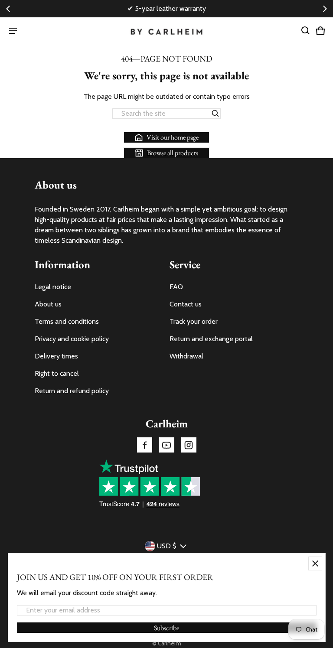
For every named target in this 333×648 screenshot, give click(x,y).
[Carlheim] (166, 32)
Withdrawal (186, 356)
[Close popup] (315, 563)
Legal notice (53, 287)
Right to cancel (57, 373)
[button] (305, 31)
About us (48, 304)
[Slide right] (325, 8)
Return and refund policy (72, 391)
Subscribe (166, 627)
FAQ (176, 287)
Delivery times (56, 356)
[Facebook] (144, 445)
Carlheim (169, 643)
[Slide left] (8, 8)
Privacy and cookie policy (72, 339)
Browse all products (172, 152)
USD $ (166, 546)
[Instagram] (188, 445)
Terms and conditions (67, 321)
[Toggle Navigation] (13, 31)
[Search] (215, 113)
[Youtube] (166, 445)
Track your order (194, 321)
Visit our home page (173, 137)
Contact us (186, 304)
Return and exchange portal (211, 339)
